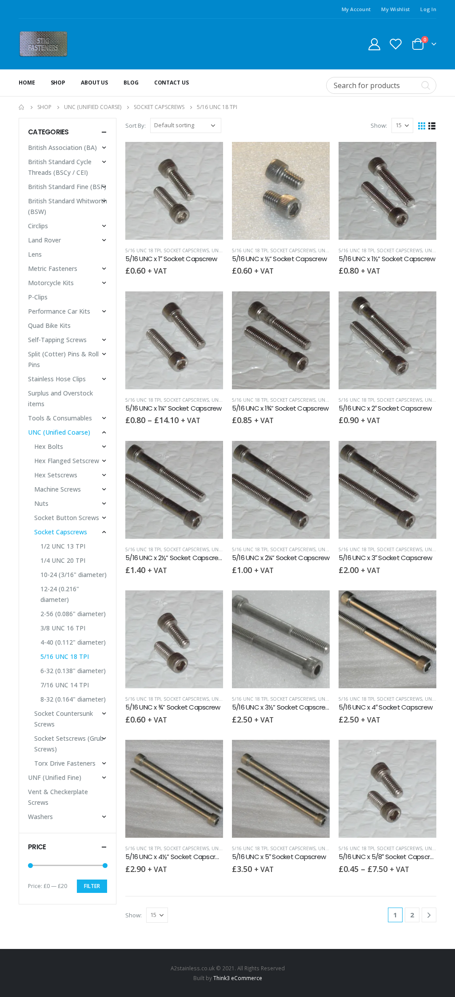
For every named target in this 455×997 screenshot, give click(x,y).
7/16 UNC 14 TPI (64, 685)
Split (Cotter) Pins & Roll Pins (63, 359)
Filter (92, 886)
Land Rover (44, 240)
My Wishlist (395, 9)
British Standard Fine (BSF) (67, 186)
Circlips (38, 226)
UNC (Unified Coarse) (59, 432)
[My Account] (374, 44)
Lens (35, 254)
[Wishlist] (396, 44)
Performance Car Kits (59, 311)
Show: (379, 125)
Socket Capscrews (186, 250)
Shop (58, 82)
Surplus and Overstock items (60, 398)
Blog (131, 82)
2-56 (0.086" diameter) (73, 614)
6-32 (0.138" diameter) (73, 670)
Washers (40, 816)
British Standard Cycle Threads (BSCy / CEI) (60, 167)
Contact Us (171, 82)
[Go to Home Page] (22, 107)
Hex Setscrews (55, 475)
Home (27, 82)
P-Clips (38, 297)
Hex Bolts (48, 446)
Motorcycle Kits (51, 283)
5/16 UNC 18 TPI (143, 250)
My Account (356, 9)
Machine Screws (57, 489)
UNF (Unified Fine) (54, 777)
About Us (94, 82)
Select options (208, 306)
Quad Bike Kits (49, 325)
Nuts (41, 503)
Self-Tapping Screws (57, 339)
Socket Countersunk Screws (63, 718)
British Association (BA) (62, 147)
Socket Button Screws (66, 517)
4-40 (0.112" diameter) (73, 642)
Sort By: (135, 125)
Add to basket (208, 157)
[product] (174, 191)
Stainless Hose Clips (57, 379)
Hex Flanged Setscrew (66, 460)
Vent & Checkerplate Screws (58, 797)
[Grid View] (422, 125)
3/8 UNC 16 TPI (62, 628)
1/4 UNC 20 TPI (62, 560)
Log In (428, 9)
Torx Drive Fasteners (65, 763)
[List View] (432, 125)
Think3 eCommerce (237, 977)
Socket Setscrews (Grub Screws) (69, 743)
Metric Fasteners (52, 268)
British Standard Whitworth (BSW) (67, 206)
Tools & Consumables (60, 418)
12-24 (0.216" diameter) (59, 594)
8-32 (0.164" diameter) (73, 699)
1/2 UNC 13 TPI (62, 546)
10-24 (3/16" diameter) (73, 574)
